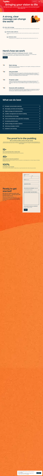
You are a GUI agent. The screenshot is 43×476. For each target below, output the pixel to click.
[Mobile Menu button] (39, 1)
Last (32, 175)
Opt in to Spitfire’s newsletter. (28, 207)
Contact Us (34, 1)
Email (26, 179)
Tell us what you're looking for (31, 188)
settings (27, 474)
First (24, 175)
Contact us (5, 57)
